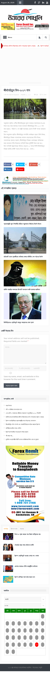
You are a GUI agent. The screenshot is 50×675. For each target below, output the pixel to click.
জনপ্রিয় (6, 529)
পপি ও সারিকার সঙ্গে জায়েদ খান (14, 409)
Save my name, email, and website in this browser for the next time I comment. (21, 377)
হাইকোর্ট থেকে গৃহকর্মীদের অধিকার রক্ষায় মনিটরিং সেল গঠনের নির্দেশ (23, 256)
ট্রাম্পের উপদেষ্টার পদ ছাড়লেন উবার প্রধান (17, 432)
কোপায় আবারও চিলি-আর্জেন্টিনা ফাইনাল (26, 566)
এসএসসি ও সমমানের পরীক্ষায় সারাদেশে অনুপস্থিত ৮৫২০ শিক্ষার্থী (23, 413)
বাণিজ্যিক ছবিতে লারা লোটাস (13, 428)
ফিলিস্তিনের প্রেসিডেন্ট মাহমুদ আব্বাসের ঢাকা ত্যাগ (19, 322)
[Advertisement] (25, 67)
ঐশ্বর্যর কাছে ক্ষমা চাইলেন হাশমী (24, 545)
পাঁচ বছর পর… (9, 435)
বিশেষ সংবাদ (14, 529)
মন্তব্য (22, 529)
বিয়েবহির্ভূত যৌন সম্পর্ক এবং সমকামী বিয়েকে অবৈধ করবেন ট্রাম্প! (23, 424)
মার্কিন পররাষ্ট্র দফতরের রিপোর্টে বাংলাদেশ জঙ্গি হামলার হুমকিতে (22, 289)
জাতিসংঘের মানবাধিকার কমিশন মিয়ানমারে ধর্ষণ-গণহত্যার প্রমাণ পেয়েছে (25, 417)
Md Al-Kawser (14, 95)
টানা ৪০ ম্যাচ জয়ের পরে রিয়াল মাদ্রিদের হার (28, 534)
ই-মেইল (44, 95)
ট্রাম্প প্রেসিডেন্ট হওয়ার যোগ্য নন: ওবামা (27, 555)
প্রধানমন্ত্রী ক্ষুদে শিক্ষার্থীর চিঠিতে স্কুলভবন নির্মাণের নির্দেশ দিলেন (22, 224)
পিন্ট (37, 95)
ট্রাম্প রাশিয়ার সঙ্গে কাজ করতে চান (25, 577)
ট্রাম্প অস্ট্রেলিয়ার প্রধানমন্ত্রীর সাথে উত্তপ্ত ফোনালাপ (21, 420)
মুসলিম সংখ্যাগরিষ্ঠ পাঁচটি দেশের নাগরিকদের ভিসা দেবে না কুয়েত (22, 439)
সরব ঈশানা (9, 405)
